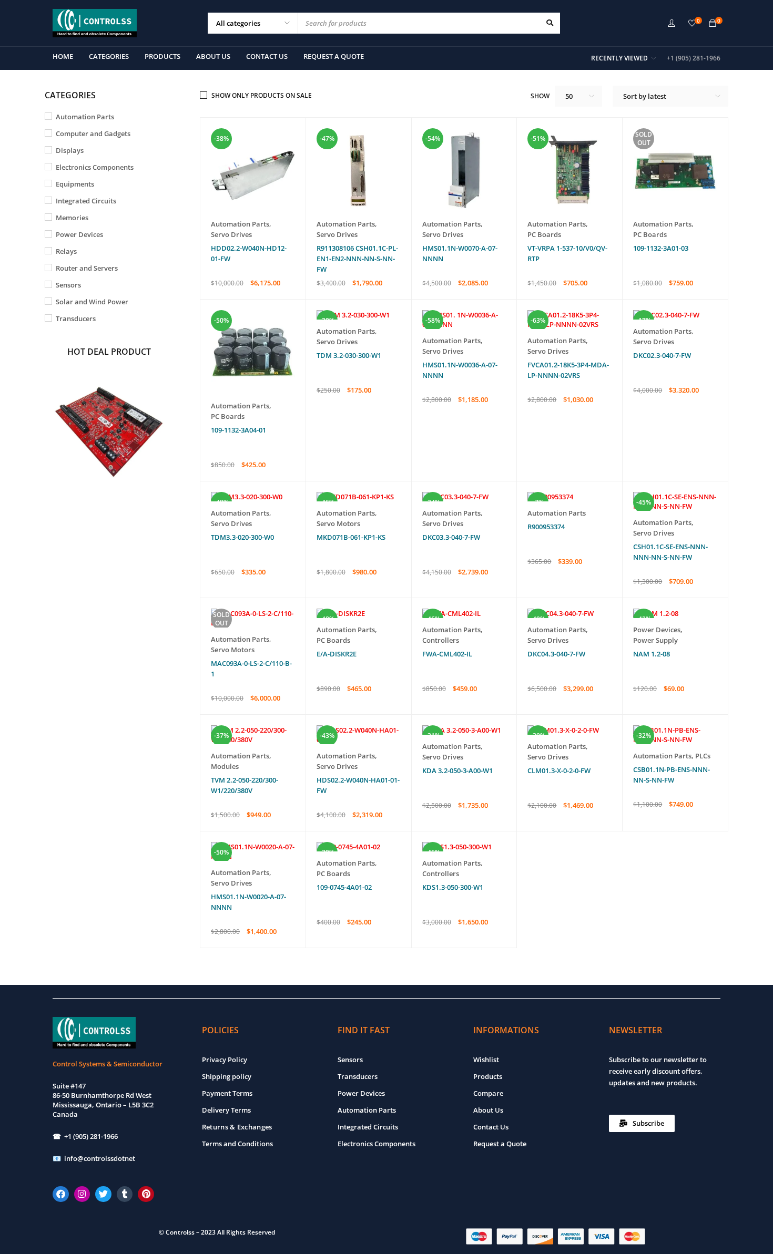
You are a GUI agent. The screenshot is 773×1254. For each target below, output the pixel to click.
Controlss (180, 1232)
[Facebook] (61, 1194)
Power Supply (655, 640)
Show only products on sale (261, 95)
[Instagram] (82, 1194)
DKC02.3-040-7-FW (662, 355)
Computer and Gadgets (93, 133)
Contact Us (490, 1127)
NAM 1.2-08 (651, 654)
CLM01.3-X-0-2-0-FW (559, 770)
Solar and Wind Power (92, 301)
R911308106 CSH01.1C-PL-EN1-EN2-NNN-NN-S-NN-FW (357, 258)
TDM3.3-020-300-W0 (242, 537)
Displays (70, 150)
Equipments (75, 184)
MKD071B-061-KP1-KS (351, 537)
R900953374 (546, 526)
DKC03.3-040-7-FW (451, 537)
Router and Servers (87, 268)
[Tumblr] (125, 1194)
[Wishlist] (692, 23)
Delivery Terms (226, 1110)
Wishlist (486, 1059)
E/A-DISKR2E (337, 654)
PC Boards (544, 234)
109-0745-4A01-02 (344, 887)
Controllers (440, 640)
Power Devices (79, 234)
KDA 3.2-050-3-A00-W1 (457, 770)
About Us (488, 1110)
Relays (66, 251)
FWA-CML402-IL (447, 654)
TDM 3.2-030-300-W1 (349, 355)
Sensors (68, 285)
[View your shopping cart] (712, 23)
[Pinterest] (146, 1194)
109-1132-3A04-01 (238, 430)
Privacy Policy (224, 1059)
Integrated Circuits (86, 200)
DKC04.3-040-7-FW (556, 654)
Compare (488, 1093)
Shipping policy (226, 1076)
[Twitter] (103, 1194)
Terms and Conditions (237, 1143)
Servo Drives (231, 234)
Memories (72, 217)
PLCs (702, 755)
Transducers (76, 318)
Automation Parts (85, 116)
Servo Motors (338, 523)
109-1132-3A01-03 (660, 248)
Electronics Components (95, 167)
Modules (225, 766)
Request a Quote (499, 1143)
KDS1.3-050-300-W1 (452, 887)
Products (487, 1076)
